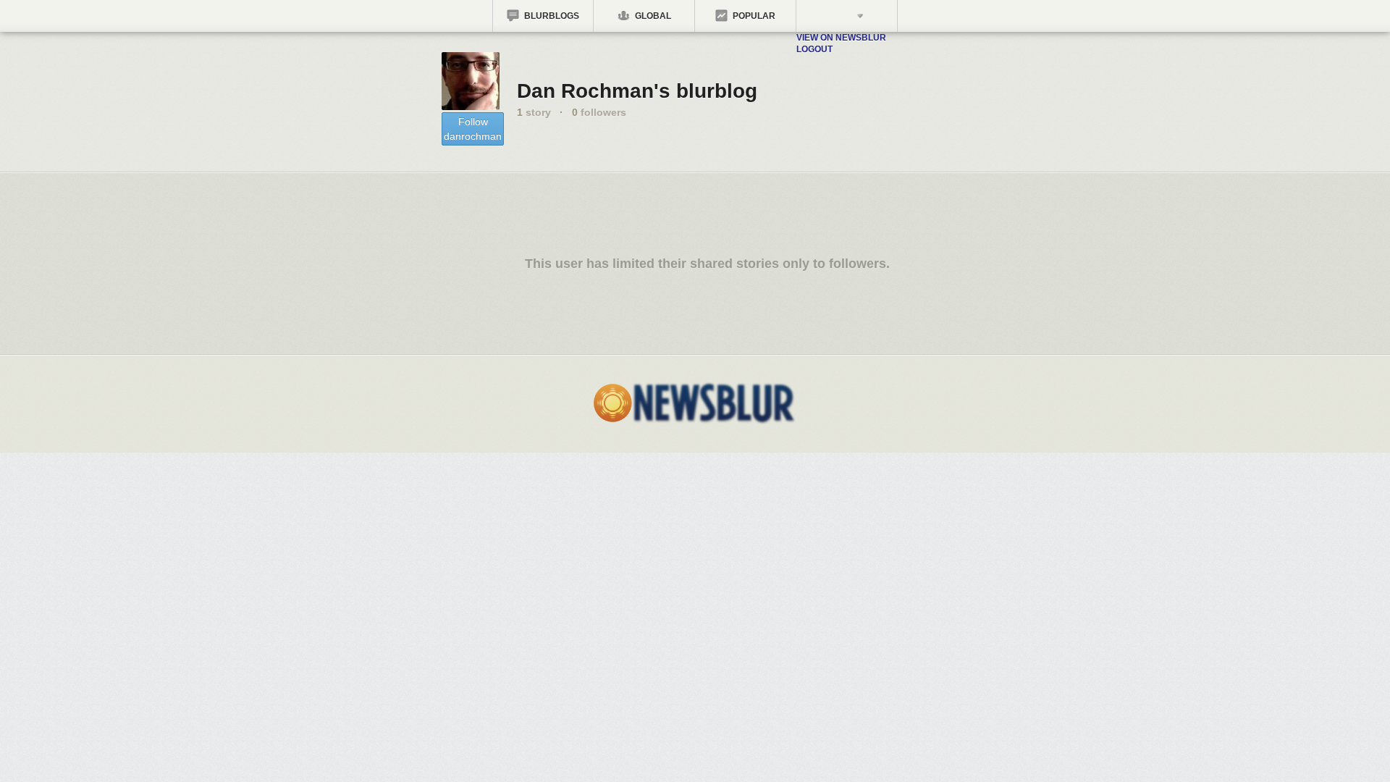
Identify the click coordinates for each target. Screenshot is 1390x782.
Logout (814, 49)
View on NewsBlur (841, 38)
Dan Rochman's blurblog (637, 91)
